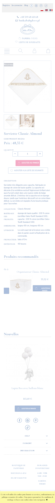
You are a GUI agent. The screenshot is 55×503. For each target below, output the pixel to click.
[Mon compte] (34, 50)
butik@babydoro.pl (29, 20)
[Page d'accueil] (27, 28)
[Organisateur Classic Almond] (16, 297)
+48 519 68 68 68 (29, 17)
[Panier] (48, 50)
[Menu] (7, 50)
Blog (26, 5)
